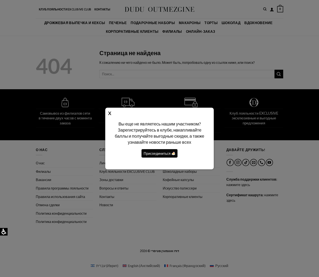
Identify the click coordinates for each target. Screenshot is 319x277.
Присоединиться (157, 153)
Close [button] (109, 112)
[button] (173, 153)
